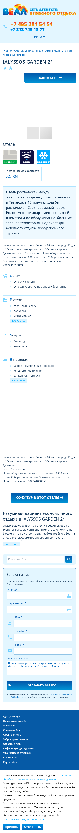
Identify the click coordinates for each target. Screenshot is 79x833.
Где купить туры (12, 716)
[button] (73, 89)
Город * (12, 589)
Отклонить (32, 827)
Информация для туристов (18, 748)
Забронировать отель (15, 739)
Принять (11, 827)
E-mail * (19, 644)
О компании (10, 757)
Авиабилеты (10, 725)
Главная (7, 50)
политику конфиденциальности (23, 819)
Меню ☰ (39, 37)
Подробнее (18, 320)
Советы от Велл (12, 730)
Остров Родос (52, 50)
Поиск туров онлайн (14, 721)
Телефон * (21, 631)
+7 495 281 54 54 (31, 24)
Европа (29, 50)
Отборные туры (12, 743)
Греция (39, 50)
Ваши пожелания (18, 658)
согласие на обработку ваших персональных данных (37, 777)
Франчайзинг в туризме (17, 753)
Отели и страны (12, 734)
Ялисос (21, 54)
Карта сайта (10, 762)
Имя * (18, 617)
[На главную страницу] (39, 12)
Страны (18, 50)
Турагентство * (17, 603)
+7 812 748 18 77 (27, 29)
